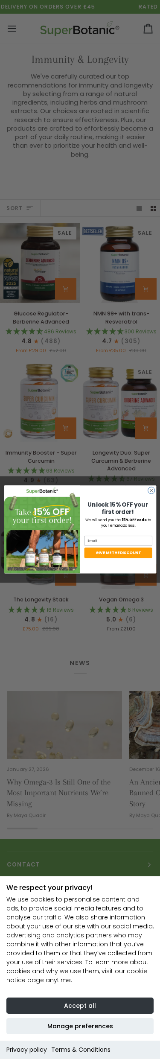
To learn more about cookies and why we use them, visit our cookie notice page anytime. (77, 971)
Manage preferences (80, 1026)
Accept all (80, 1005)
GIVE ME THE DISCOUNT (118, 553)
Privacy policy (26, 1049)
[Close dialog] (151, 490)
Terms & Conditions (81, 1049)
